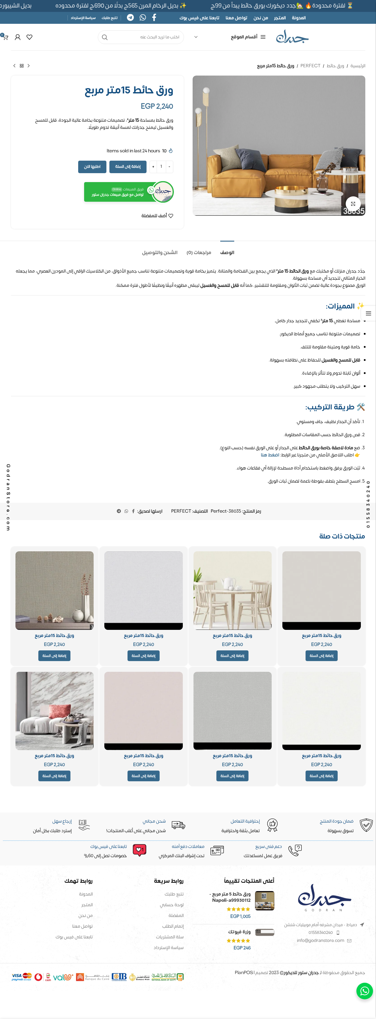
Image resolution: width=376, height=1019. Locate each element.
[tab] (227, 250)
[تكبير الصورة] (353, 203)
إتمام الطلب (173, 926)
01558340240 (321, 932)
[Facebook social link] (154, 18)
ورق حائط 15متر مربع (321, 635)
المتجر (87, 905)
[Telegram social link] (130, 18)
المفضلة (176, 915)
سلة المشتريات (170, 937)
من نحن (85, 915)
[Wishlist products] (29, 37)
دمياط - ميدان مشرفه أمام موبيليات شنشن (320, 924)
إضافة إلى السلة (128, 166)
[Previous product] (28, 66)
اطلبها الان (92, 166)
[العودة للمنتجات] (21, 66)
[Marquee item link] (122, 5)
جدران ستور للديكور (301, 972)
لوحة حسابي (172, 905)
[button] (322, 655)
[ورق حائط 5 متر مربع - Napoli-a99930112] (264, 905)
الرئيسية (357, 66)
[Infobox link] (111, 852)
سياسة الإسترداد (169, 948)
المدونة (86, 894)
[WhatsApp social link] (143, 18)
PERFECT (310, 66)
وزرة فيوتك (239, 932)
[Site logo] (292, 37)
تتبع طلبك (174, 894)
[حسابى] (17, 37)
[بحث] (104, 37)
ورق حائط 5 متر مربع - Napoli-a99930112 (230, 897)
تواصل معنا (82, 926)
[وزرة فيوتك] (264, 940)
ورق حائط (335, 66)
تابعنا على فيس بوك (74, 937)
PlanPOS (244, 972)
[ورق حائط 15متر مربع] (321, 590)
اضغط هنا (270, 455)
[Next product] (14, 66)
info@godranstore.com (320, 940)
